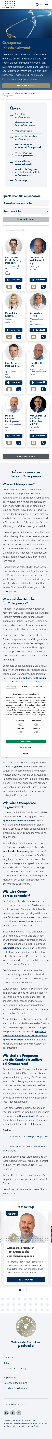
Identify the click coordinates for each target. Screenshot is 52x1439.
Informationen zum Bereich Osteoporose (25, 123)
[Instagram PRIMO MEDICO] (18, 1412)
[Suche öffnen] (29, 4)
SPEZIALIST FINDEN (26, 86)
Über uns (9, 1357)
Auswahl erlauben (26, 747)
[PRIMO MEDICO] (10, 4)
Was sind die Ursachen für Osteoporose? (26, 137)
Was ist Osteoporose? (25, 131)
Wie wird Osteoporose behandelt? (23, 162)
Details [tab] (25, 687)
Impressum (10, 1377)
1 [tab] (20, 1290)
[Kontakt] (9, 287)
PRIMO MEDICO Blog (15, 1368)
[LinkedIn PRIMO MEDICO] (6, 1412)
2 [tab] (23, 1290)
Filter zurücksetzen (25, 219)
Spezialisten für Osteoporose (22, 115)
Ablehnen (26, 753)
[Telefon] (18, 287)
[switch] (36, 725)
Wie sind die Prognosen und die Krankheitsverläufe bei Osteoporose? (27, 172)
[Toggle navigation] (46, 4)
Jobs (6, 1363)
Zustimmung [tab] (11, 687)
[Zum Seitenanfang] (46, 1435)
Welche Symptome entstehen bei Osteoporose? (28, 145)
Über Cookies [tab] (38, 687)
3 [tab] (26, 1290)
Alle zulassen (26, 741)
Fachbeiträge (21, 180)
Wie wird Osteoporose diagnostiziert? (24, 154)
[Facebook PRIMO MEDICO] (12, 1412)
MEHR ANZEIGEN (26, 456)
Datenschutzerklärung (15, 1383)
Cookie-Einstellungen (15, 1388)
